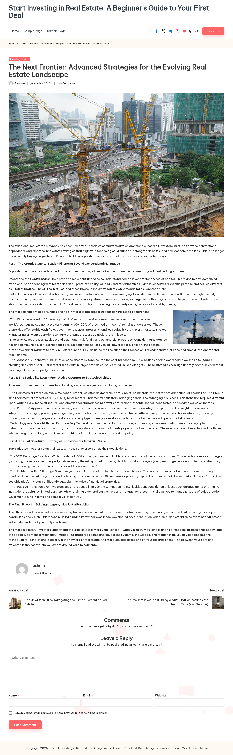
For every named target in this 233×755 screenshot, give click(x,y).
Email (88, 695)
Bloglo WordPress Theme (190, 748)
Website (160, 695)
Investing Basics (19, 59)
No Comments (67, 83)
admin (39, 565)
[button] (213, 31)
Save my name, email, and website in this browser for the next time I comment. (62, 713)
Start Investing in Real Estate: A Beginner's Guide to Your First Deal (109, 11)
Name (14, 695)
